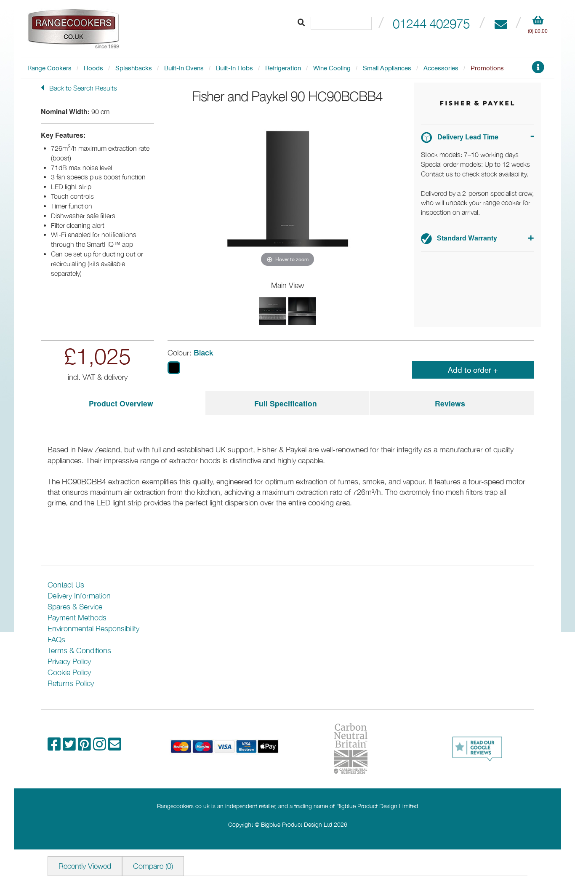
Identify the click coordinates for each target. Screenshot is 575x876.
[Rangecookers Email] (114, 746)
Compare (153, 866)
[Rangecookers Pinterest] (85, 746)
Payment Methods (77, 617)
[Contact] (501, 23)
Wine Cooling (332, 68)
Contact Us (66, 584)
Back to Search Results (82, 88)
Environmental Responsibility (93, 628)
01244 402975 (431, 23)
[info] (538, 69)
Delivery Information (79, 595)
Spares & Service (75, 606)
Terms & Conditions (79, 650)
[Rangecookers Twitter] (70, 746)
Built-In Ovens (184, 68)
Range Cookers (49, 68)
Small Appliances (387, 68)
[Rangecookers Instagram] (100, 746)
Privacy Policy (69, 661)
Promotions (487, 68)
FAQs (56, 639)
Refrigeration (283, 68)
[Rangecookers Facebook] (55, 746)
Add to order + (473, 370)
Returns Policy (71, 683)
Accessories (440, 68)
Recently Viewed (85, 866)
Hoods (93, 68)
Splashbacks (133, 68)
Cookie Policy (69, 672)
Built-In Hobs (234, 68)
